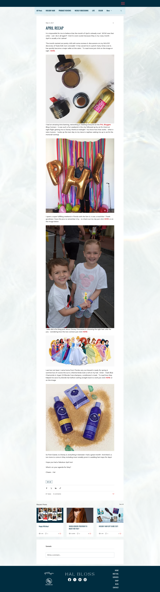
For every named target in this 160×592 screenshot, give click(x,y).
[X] (74, 579)
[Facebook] (69, 579)
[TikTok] (90, 579)
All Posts (39, 11)
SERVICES (116, 577)
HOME (117, 570)
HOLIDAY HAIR (50, 11)
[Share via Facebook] (47, 488)
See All (121, 504)
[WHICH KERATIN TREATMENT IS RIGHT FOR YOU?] (80, 515)
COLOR (100, 11)
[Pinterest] (80, 579)
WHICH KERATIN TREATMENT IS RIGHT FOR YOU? (78, 527)
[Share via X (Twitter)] (51, 488)
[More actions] (113, 23)
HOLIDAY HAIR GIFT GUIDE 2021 (108, 526)
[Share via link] (60, 488)
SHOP (117, 580)
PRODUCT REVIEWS (65, 11)
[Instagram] (85, 579)
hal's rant (49, 482)
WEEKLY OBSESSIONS (81, 11)
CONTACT (116, 587)
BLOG (117, 584)
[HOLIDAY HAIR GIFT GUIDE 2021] (110, 515)
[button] (121, 10)
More (108, 11)
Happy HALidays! (44, 526)
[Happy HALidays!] (50, 515)
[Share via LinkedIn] (56, 488)
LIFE (93, 11)
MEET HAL (116, 574)
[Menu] (122, 3)
